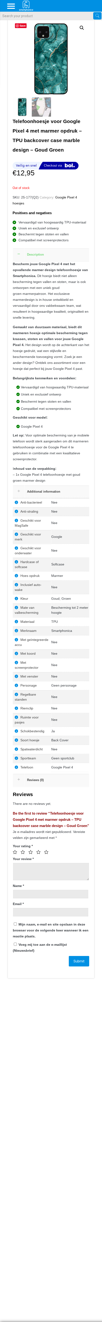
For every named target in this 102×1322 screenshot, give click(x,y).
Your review (23, 859)
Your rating (23, 846)
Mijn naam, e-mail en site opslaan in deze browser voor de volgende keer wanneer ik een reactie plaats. (50, 930)
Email (18, 904)
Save (23, 25)
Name (18, 886)
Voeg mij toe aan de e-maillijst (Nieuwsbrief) (40, 947)
